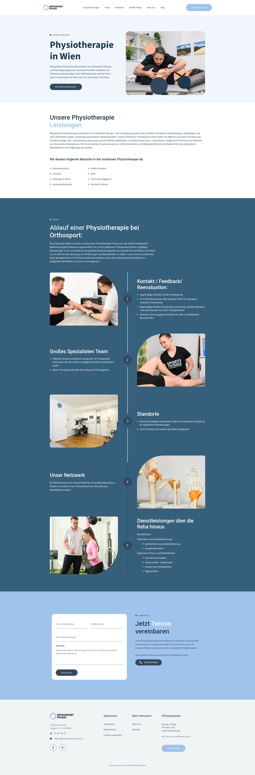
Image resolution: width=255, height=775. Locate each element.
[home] (53, 7)
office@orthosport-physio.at (68, 738)
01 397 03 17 (60, 733)
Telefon (59, 632)
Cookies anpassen (113, 735)
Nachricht (60, 645)
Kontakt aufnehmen (65, 86)
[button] (91, 7)
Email (92, 619)
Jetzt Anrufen (173, 748)
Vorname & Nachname (66, 619)
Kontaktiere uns (199, 7)
